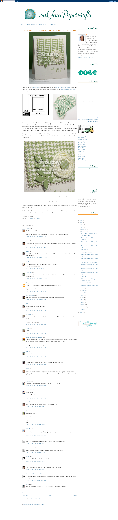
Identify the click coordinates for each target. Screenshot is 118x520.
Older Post (74, 495)
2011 (81, 227)
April (82, 302)
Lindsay (28, 228)
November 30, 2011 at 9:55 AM (36, 247)
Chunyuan (28, 283)
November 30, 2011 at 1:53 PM (36, 324)
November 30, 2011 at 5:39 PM (36, 377)
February (83, 307)
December (83, 229)
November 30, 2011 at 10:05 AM (36, 258)
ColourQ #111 (84, 276)
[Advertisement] (59, 515)
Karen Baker (36, 87)
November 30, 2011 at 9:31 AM (36, 237)
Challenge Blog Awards (31, 24)
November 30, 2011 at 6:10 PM (36, 385)
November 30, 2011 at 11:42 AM (36, 279)
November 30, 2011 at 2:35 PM (36, 347)
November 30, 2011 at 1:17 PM (36, 310)
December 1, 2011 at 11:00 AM (36, 435)
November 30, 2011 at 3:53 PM (36, 364)
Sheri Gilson (81, 154)
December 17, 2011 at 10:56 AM (36, 489)
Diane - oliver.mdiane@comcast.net (34, 337)
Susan (27, 484)
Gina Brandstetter (30, 295)
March (83, 304)
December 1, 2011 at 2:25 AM (35, 407)
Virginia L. (28, 428)
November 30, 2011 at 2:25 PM (36, 333)
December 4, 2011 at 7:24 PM (35, 470)
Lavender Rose (29, 360)
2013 (81, 222)
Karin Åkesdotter (30, 402)
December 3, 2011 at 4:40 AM (35, 452)
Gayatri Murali (81, 143)
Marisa (27, 251)
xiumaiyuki (28, 314)
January (83, 309)
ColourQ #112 (84, 250)
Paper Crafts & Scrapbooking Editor (34, 473)
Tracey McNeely (82, 160)
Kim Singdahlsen (82, 146)
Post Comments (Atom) (34, 499)
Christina (90, 35)
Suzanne (28, 439)
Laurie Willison (81, 148)
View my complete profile (85, 57)
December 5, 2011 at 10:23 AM (36, 480)
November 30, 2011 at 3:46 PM (36, 356)
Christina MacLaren (82, 139)
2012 (81, 225)
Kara (27, 351)
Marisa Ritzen (81, 149)
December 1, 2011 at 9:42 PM (35, 443)
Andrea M (28, 465)
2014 (81, 220)
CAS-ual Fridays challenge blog (62, 87)
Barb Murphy (81, 137)
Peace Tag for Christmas (86, 252)
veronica (28, 456)
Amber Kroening (82, 136)
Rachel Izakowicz (30, 447)
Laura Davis (29, 389)
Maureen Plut (81, 151)
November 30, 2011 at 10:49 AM (36, 268)
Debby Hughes (81, 141)
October (83, 288)
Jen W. (27, 262)
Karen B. (28, 381)
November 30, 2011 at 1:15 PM (36, 300)
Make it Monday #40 (86, 283)
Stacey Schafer (81, 156)
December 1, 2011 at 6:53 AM (35, 424)
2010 (81, 312)
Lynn (27, 241)
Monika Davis (81, 153)
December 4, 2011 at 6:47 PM (35, 461)
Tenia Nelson (81, 158)
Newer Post (25, 495)
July (82, 295)
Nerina (27, 368)
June (82, 297)
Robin (27, 304)
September (84, 290)
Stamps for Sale (42, 24)
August (83, 292)
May (82, 300)
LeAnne (28, 328)
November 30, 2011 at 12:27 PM (36, 291)
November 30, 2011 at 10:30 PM (36, 398)
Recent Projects (52, 24)
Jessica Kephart (81, 144)
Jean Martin (29, 272)
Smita (27, 410)
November (83, 231)
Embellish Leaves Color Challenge (89, 262)
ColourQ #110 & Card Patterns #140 (89, 285)
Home (22, 24)
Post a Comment (26, 493)
